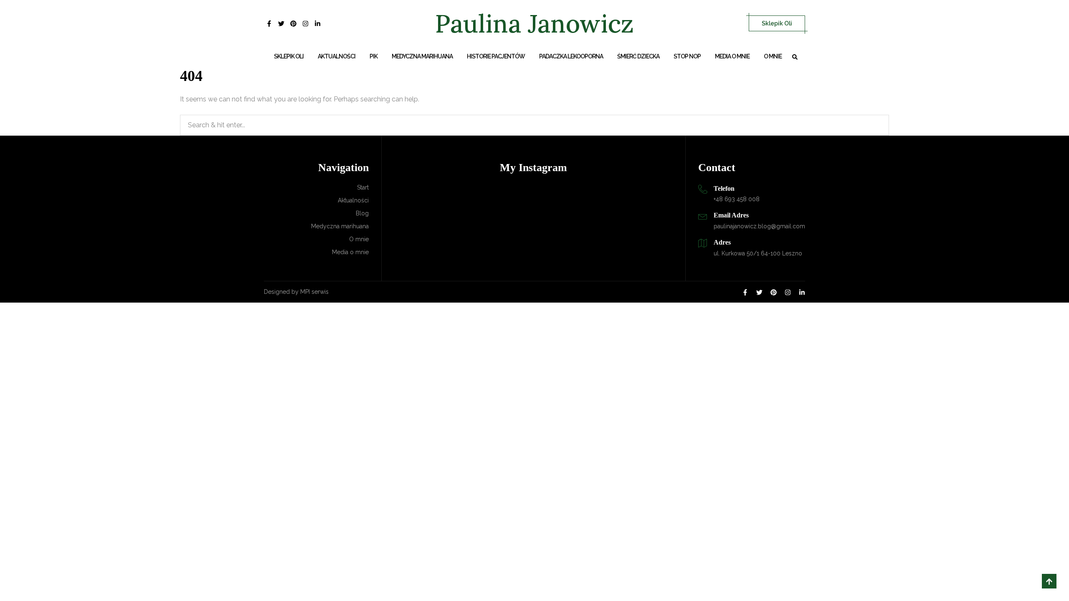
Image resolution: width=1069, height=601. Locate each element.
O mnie (773, 56)
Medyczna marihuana (422, 56)
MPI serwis (314, 291)
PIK (373, 56)
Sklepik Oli (777, 23)
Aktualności (336, 56)
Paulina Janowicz (534, 23)
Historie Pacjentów (496, 56)
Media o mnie (732, 56)
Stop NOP (687, 56)
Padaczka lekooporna (571, 56)
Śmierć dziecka (638, 56)
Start (363, 187)
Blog (362, 213)
